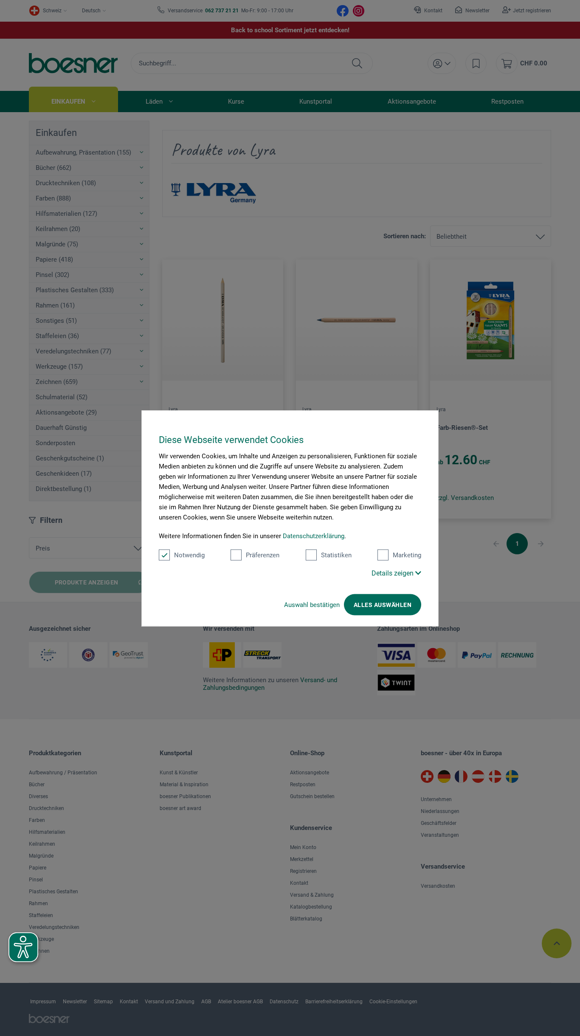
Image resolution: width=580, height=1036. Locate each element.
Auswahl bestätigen (312, 604)
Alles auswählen (382, 604)
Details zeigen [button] (393, 573)
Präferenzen (262, 555)
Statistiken (336, 555)
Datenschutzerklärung (313, 535)
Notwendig (189, 555)
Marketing (407, 555)
